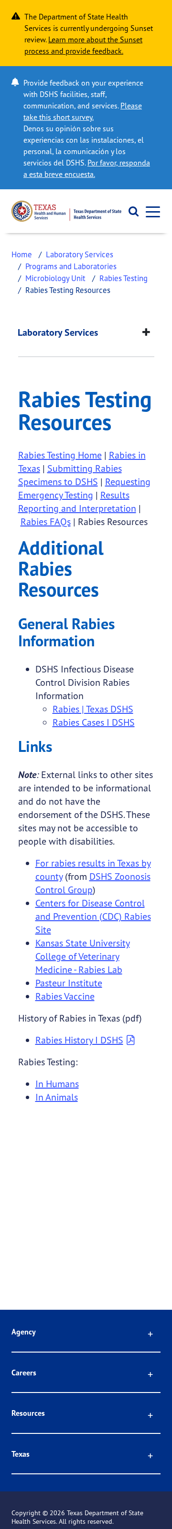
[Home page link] (66, 211)
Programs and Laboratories (71, 266)
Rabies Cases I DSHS (94, 722)
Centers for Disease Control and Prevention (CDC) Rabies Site (93, 916)
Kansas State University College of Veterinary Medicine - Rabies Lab (82, 956)
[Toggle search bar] (130, 211)
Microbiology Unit (55, 278)
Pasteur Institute (68, 983)
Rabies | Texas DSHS (93, 709)
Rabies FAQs (46, 521)
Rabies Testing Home (60, 455)
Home (21, 254)
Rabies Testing (123, 278)
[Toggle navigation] (150, 211)
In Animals (56, 1097)
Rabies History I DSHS (79, 1040)
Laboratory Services (79, 254)
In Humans (57, 1084)
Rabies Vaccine (65, 996)
